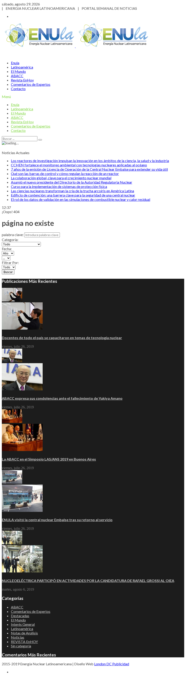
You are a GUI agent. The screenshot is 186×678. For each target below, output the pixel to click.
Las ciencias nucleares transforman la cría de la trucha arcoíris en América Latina (72, 191)
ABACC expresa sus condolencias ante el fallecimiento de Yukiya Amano (62, 398)
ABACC (17, 76)
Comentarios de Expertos (30, 84)
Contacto (18, 88)
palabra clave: (13, 234)
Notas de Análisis (24, 633)
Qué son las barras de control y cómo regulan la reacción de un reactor (65, 173)
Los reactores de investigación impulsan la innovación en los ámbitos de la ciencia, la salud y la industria (90, 160)
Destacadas (20, 616)
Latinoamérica (22, 67)
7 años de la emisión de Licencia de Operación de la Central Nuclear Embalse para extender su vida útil (89, 169)
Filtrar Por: (10, 262)
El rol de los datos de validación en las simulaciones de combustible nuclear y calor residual (80, 199)
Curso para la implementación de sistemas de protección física (59, 186)
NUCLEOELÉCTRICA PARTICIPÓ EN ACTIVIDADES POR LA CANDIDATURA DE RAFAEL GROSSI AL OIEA (88, 580)
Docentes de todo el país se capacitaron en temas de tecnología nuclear (62, 337)
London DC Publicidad (111, 664)
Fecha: (7, 249)
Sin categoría (21, 646)
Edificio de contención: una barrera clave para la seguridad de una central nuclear (73, 195)
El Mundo (18, 71)
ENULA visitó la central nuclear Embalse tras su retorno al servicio (57, 520)
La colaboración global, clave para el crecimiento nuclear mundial (61, 178)
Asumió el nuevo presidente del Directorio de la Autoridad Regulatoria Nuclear (71, 182)
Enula (15, 63)
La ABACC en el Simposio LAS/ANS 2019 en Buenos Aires (49, 459)
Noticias (17, 637)
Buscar (8, 272)
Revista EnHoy (22, 80)
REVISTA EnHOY (24, 641)
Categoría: (10, 239)
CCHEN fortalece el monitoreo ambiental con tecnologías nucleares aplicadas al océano (79, 165)
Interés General (23, 624)
